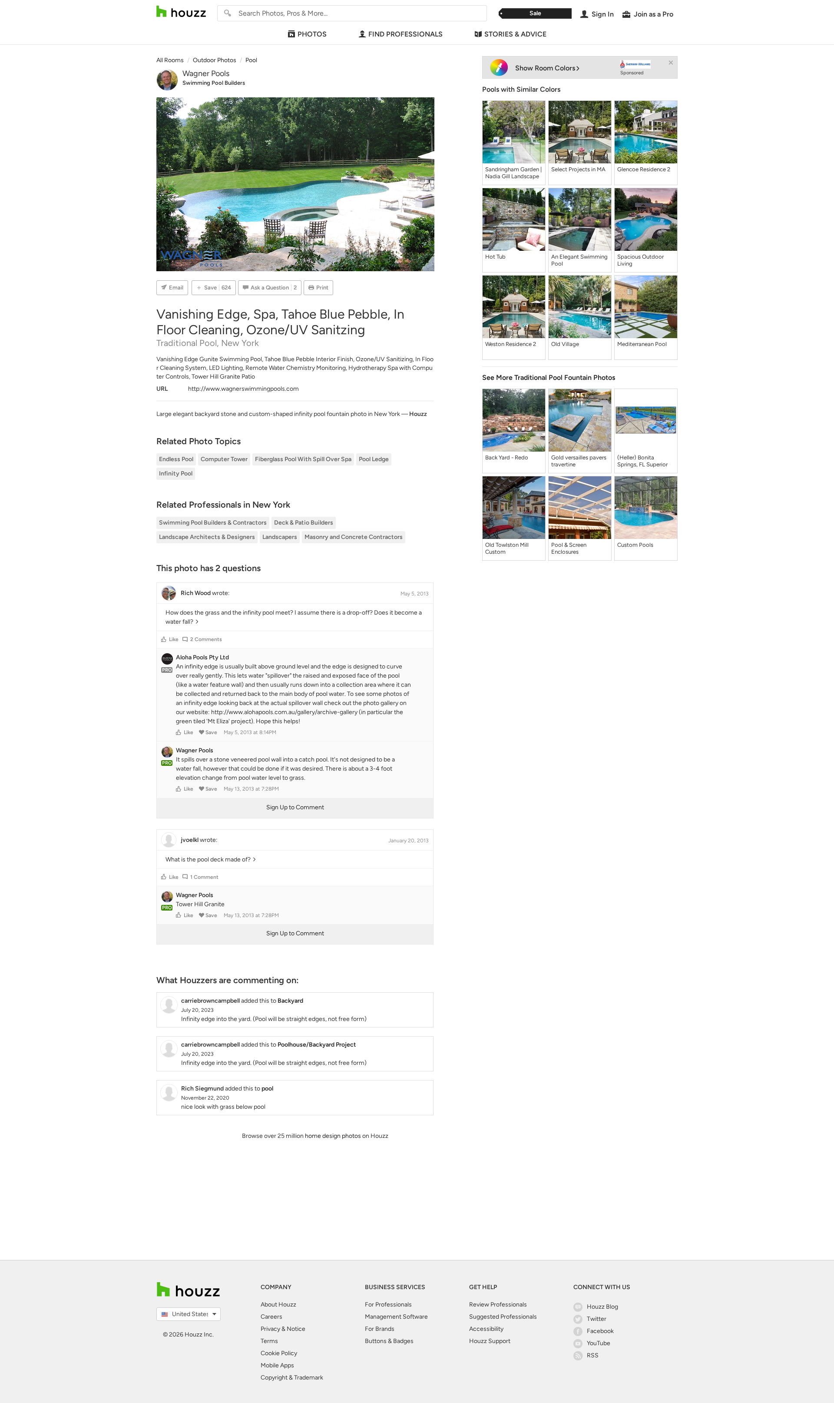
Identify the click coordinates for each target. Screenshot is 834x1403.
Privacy (270, 1329)
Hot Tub (495, 256)
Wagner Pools (205, 73)
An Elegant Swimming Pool (579, 260)
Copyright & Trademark (292, 1377)
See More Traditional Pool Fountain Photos (548, 377)
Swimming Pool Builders (213, 83)
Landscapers (279, 537)
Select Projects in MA (578, 169)
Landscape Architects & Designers (207, 537)
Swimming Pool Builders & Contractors (213, 522)
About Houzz (278, 1304)
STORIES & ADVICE (515, 34)
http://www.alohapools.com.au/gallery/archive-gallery (284, 712)
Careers (271, 1316)
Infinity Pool (175, 473)
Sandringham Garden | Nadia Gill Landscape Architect (513, 173)
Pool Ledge (374, 459)
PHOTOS (312, 34)
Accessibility (486, 1329)
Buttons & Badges (389, 1341)
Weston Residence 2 (510, 344)
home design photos (333, 1136)
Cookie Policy (279, 1353)
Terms (269, 1341)
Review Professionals (498, 1304)
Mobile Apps (277, 1365)
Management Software (396, 1316)
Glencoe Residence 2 (643, 169)
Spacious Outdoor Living (640, 260)
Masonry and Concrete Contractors (353, 537)
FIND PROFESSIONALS (405, 34)
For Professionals (388, 1304)
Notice (296, 1329)
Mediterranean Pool (642, 344)
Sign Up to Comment (295, 807)
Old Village (565, 344)
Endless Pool (176, 459)
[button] (163, 639)
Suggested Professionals (503, 1316)
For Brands (379, 1329)
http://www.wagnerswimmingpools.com (243, 388)
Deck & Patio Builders (303, 522)
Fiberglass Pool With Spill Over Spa (303, 459)
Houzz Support (489, 1341)
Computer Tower (224, 459)
